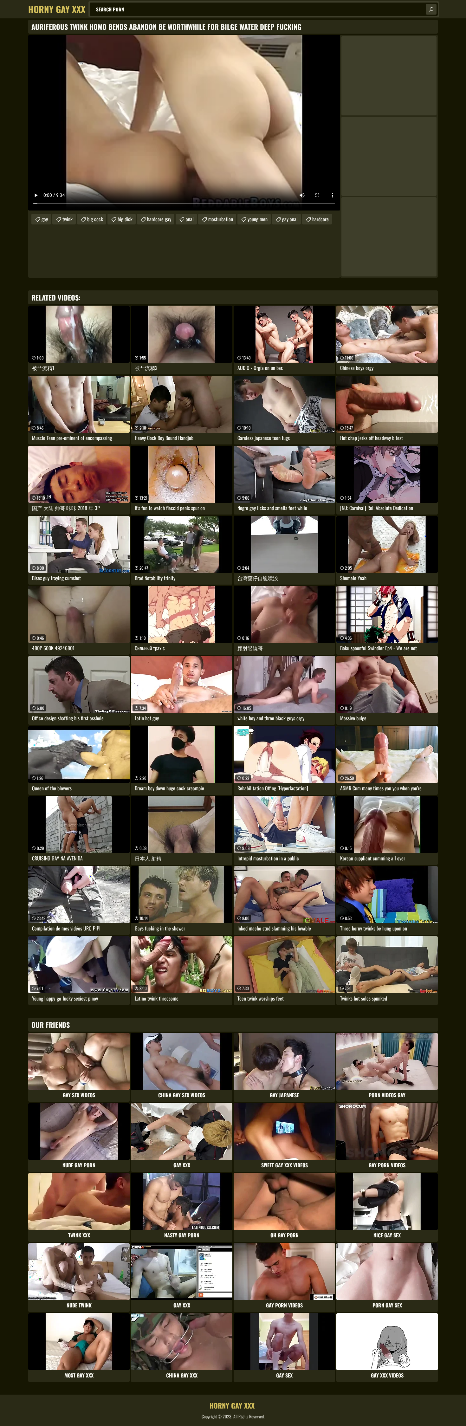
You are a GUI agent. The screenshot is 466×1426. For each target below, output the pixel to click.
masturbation (220, 219)
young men (258, 219)
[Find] (431, 9)
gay (45, 219)
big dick (125, 219)
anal (190, 219)
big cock (95, 219)
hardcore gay (159, 219)
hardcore (320, 219)
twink (67, 219)
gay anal (290, 219)
